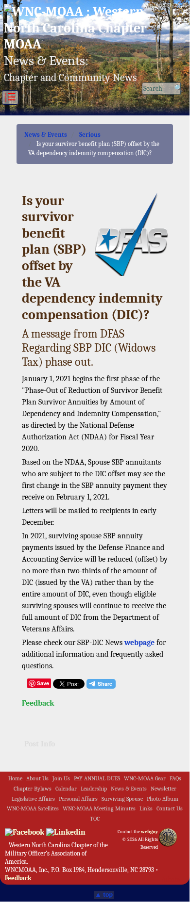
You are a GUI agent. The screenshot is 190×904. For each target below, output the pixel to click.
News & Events (45, 134)
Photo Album (162, 799)
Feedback (38, 703)
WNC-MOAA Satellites (33, 809)
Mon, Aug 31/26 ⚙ (164, 5)
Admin (171, 879)
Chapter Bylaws (33, 789)
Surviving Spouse (122, 799)
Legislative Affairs (33, 799)
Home (15, 778)
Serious (90, 134)
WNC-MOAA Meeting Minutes (99, 809)
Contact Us (169, 809)
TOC (95, 819)
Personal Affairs (78, 799)
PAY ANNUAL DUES (97, 778)
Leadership (94, 789)
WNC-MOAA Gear (145, 778)
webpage (139, 642)
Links (146, 809)
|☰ (10, 97)
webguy (149, 832)
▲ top (104, 895)
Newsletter (163, 789)
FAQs (175, 778)
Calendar (66, 789)
